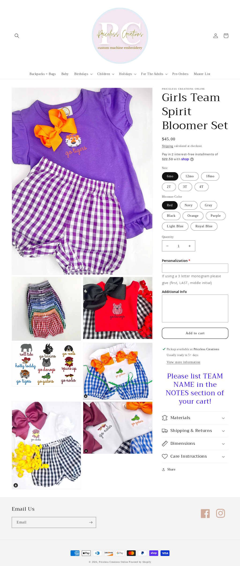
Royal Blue (204, 226)
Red (170, 205)
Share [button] (171, 469)
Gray (208, 205)
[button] (17, 36)
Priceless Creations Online (113, 562)
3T (185, 187)
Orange (193, 215)
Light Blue (175, 226)
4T (201, 187)
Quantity (168, 237)
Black (171, 215)
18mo (210, 176)
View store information (183, 362)
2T (169, 187)
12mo (189, 176)
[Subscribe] (91, 522)
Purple (216, 215)
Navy (189, 205)
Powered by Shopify (140, 562)
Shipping (167, 146)
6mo (170, 176)
